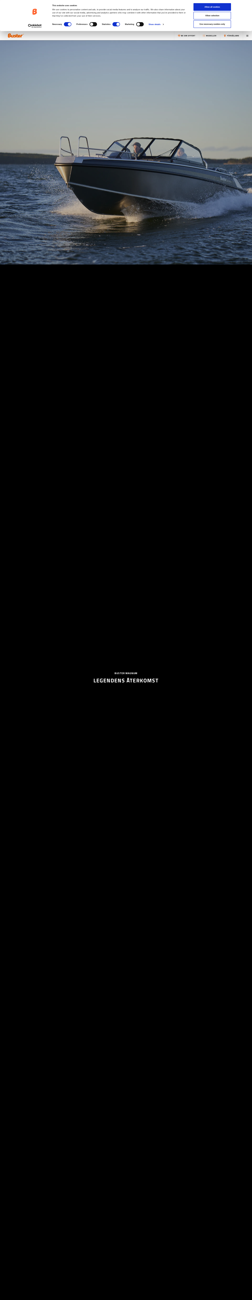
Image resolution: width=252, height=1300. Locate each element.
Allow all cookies (212, 7)
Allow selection (212, 15)
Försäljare (233, 35)
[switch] (93, 24)
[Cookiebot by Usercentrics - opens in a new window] (34, 26)
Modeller (211, 35)
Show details (155, 24)
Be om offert (188, 35)
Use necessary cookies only (212, 24)
